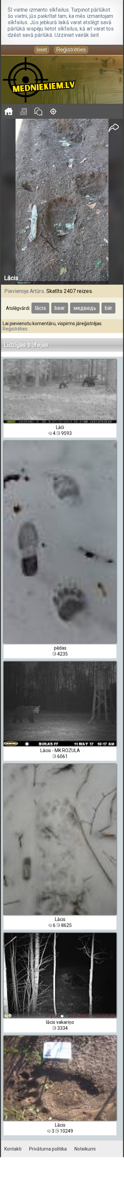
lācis (40, 308)
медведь (84, 308)
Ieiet (41, 49)
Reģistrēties (71, 49)
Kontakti (12, 1149)
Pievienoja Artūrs (24, 291)
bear (60, 308)
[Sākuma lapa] (8, 111)
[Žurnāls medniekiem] (23, 111)
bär (108, 308)
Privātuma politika (48, 1149)
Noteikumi (85, 1149)
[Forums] (38, 111)
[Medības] (53, 111)
